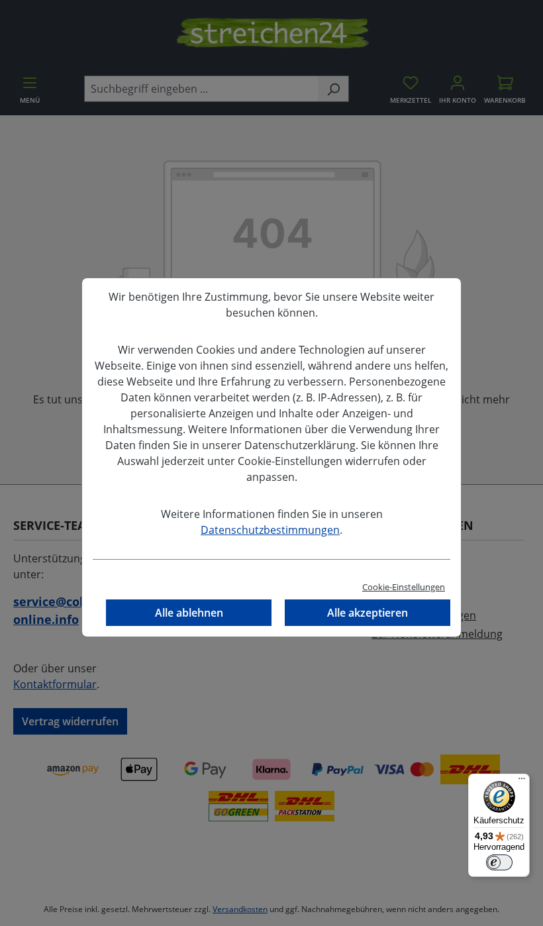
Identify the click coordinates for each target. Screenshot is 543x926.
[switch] (499, 862)
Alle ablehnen (189, 612)
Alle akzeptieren (367, 612)
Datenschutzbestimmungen (270, 530)
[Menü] (522, 782)
